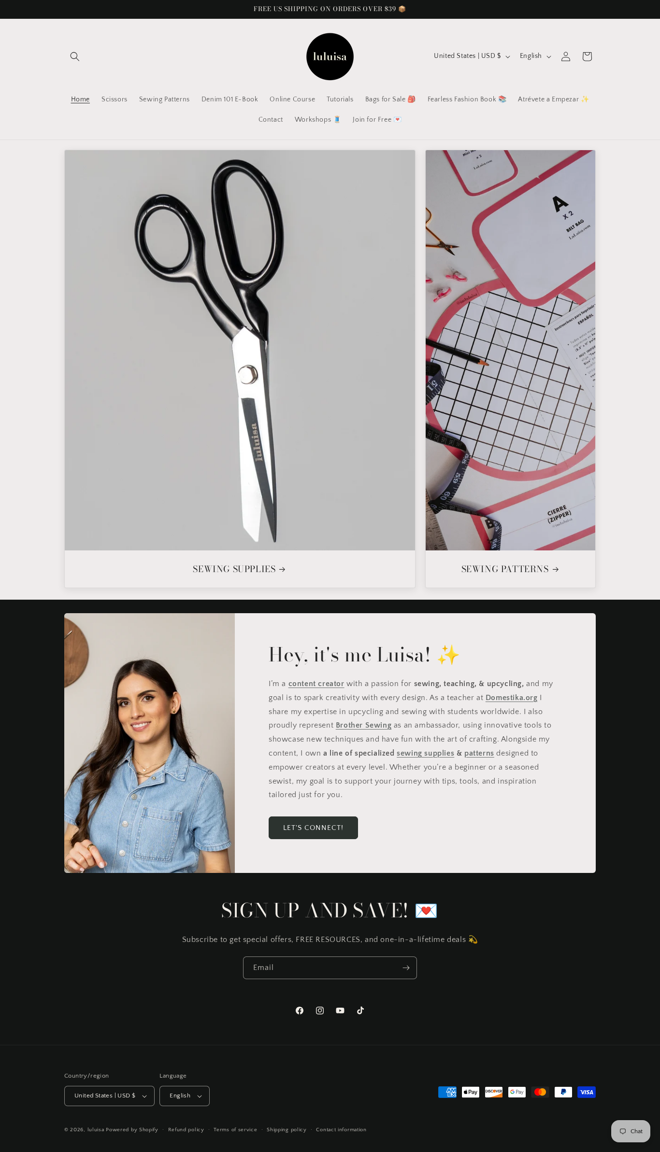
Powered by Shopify (132, 1130)
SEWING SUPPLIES (234, 569)
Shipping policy (287, 1130)
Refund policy (186, 1130)
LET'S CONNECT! (313, 828)
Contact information (341, 1130)
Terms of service (235, 1130)
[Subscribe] (405, 967)
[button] (75, 56)
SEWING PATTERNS (504, 569)
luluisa (95, 1130)
